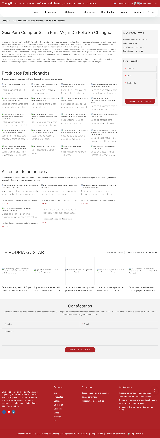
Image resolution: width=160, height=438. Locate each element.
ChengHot (58, 405)
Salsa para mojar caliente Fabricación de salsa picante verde (43, 92)
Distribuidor (59, 409)
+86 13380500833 (150, 3)
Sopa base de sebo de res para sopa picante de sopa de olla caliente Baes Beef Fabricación (142, 289)
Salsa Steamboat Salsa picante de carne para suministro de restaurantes (74, 122)
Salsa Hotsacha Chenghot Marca (44, 151)
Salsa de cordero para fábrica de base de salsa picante (103, 122)
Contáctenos (125, 387)
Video (56, 413)
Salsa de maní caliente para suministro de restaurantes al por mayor (104, 92)
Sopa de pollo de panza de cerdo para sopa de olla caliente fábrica (74, 137)
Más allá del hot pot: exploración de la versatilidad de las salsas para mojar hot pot (20, 193)
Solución (57, 401)
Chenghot (6, 21)
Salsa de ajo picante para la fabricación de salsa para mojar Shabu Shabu (104, 108)
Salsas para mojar (89, 397)
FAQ (55, 421)
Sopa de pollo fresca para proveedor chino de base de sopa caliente (15, 137)
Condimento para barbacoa (136, 252)
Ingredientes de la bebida (113, 252)
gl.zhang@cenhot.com (125, 3)
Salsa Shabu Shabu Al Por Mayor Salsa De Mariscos (73, 91)
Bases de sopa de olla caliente (95, 393)
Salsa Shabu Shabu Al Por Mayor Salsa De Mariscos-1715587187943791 (14, 153)
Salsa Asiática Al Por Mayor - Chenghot (74, 153)
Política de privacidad (116, 434)
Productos (153, 252)
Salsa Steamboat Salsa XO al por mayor (14, 91)
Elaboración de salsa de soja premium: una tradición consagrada (59, 192)
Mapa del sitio (136, 434)
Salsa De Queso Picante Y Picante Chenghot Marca (103, 153)
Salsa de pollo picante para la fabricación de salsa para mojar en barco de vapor (45, 124)
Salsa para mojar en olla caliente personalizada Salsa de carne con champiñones (15, 124)
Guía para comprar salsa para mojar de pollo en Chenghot (39, 21)
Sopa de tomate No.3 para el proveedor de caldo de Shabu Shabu (80, 289)
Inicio (56, 393)
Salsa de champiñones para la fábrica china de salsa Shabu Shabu (15, 106)
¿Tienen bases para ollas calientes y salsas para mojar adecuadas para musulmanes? (58, 211)
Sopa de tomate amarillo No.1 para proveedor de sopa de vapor (48, 289)
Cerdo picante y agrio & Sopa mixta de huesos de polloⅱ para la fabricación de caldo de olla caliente (16, 289)
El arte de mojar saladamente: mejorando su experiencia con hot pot (19, 215)
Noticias (57, 417)
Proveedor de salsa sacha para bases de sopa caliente (74, 105)
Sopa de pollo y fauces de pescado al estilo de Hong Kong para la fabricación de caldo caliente (104, 140)
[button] (143, 12)
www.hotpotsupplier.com (92, 434)
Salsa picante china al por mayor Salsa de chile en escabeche (44, 106)
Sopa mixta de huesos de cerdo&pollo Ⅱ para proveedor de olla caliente (44, 137)
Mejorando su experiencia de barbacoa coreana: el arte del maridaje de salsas (99, 193)
